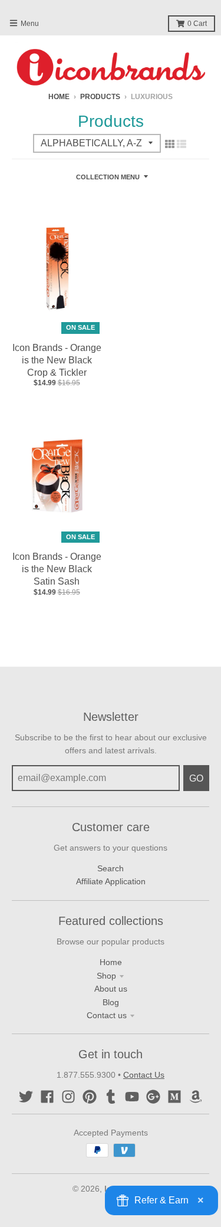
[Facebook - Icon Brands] (47, 1097)
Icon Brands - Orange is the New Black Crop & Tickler (56, 360)
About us (110, 988)
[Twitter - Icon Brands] (26, 1097)
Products (100, 97)
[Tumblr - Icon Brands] (111, 1097)
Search (110, 868)
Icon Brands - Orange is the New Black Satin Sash (56, 569)
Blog (111, 1002)
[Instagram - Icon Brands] (68, 1097)
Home (59, 97)
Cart (197, 23)
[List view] (181, 144)
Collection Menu (108, 177)
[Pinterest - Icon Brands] (90, 1097)
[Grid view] (169, 144)
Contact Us (143, 1075)
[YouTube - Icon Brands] (132, 1097)
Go (196, 778)
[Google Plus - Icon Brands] (153, 1097)
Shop (106, 975)
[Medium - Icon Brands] (174, 1097)
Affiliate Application (111, 881)
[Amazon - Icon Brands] (196, 1097)
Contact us (107, 1015)
